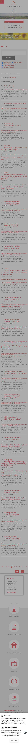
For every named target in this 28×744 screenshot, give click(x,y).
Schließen (14, 740)
